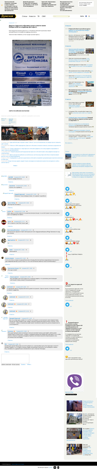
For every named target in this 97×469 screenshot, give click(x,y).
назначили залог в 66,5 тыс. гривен (82, 113)
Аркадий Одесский (15, 318)
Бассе (70, 35)
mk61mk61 (10, 287)
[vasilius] (3, 211)
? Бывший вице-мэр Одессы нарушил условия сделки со (81, 119)
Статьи (24, 16)
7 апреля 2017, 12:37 (27, 318)
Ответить (10, 182)
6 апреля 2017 (11, 22)
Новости (32, 16)
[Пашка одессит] (5, 277)
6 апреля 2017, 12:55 (31, 194)
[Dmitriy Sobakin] (2, 258)
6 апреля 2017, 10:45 (21, 185)
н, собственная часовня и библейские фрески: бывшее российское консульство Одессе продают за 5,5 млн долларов (77, 38)
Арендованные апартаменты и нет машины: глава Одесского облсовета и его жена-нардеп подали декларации (9, 137)
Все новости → (69, 143)
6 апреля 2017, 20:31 (21, 287)
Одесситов (71, 75)
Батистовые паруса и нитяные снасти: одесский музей (76, 103)
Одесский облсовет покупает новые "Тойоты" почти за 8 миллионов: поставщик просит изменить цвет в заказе (31, 143)
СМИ (43, 16)
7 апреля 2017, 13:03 (21, 331)
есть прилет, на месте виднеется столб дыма (81, 71)
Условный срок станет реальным (78, 117)
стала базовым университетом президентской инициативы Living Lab (79, 60)
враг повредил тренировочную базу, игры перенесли (76, 85)
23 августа (68, 25)
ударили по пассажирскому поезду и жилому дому (79, 31)
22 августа (68, 46)
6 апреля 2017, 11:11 (19, 221)
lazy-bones (12, 185)
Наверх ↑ (15, 165)
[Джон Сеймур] (3, 205)
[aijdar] (5, 252)
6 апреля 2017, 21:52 (23, 311)
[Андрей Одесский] (8, 193)
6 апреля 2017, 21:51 (23, 297)
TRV (6, 344)
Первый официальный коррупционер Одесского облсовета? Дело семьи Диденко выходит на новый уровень (30, 152)
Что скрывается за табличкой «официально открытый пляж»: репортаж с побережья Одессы (83, 156)
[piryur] (3, 224)
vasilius (9, 211)
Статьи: (67, 151)
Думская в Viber (69, 392)
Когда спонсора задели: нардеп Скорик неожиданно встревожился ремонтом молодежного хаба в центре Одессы (30, 161)
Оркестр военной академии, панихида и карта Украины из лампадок (77, 50)
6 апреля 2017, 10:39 (19, 177)
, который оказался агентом (83, 131)
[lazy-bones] (4, 184)
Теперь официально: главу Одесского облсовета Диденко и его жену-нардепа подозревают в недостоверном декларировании (30, 149)
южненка (10, 331)
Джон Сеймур (12, 203)
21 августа (68, 99)
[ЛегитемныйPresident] (3, 232)
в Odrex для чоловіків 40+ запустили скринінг (81, 137)
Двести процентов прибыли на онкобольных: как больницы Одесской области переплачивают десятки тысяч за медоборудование (30, 155)
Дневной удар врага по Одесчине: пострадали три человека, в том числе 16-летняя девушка (30, 4)
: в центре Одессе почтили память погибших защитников (77, 53)
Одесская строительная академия (77, 58)
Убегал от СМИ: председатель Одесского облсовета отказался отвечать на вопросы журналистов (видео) (31, 146)
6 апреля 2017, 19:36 (25, 277)
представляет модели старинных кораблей (74, 106)
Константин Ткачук (13, 268)
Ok (55, 467)
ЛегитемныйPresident (13, 230)
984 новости (11, 122)
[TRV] (2, 344)
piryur (9, 221)
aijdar (11, 249)
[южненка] (3, 331)
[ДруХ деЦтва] (3, 243)
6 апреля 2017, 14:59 (27, 268)
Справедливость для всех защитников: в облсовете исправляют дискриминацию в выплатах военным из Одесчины (32, 158)
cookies (50, 467)
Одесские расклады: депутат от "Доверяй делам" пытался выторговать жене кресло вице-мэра (40, 137)
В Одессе (71, 130)
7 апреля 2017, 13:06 (13, 344)
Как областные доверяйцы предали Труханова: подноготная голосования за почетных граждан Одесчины (25, 137)
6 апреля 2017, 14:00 (19, 249)
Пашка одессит (14, 277)
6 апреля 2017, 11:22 (23, 240)
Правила (23, 364)
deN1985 (10, 177)
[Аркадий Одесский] (4, 319)
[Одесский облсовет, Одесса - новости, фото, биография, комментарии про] (5, 120)
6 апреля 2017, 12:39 (20, 258)
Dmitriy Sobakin (9, 258)
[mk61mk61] (3, 289)
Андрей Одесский (20, 194)
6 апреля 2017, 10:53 (24, 203)
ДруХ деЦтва (11, 240)
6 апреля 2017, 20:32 (22, 304)
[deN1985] (4, 176)
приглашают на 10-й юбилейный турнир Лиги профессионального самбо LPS (80, 76)
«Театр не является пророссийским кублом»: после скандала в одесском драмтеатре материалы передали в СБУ (82, 165)
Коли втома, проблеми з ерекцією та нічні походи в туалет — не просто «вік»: (79, 135)
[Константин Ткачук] (3, 271)
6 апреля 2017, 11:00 (20, 211)
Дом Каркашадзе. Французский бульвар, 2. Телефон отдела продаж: (85, 4)
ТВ (38, 16)
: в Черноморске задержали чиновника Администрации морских (80, 126)
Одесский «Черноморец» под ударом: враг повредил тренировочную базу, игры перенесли (49, 4)
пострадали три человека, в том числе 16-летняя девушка (81, 65)
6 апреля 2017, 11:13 (26, 230)
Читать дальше (69, 300)
